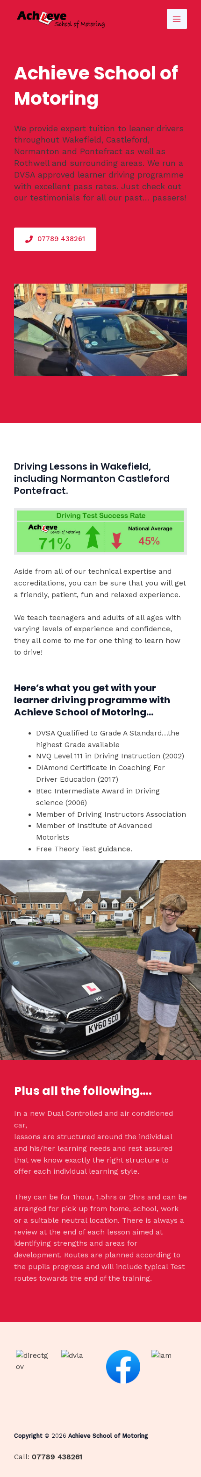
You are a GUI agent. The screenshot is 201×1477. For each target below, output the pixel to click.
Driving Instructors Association (131, 814)
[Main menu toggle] (177, 19)
